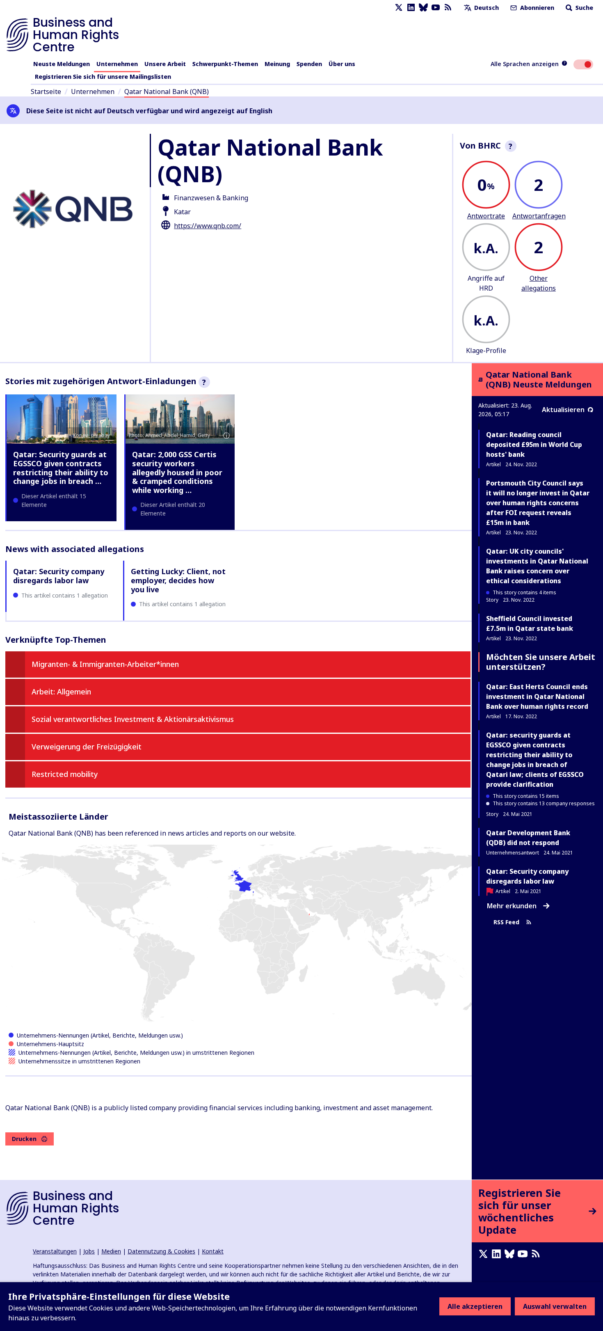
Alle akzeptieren (475, 1306)
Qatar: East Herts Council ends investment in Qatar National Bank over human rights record (537, 696)
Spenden (309, 64)
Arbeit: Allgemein (61, 691)
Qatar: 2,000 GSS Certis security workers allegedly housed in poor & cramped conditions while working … (177, 472)
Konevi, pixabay (91, 435)
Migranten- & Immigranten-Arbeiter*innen (105, 664)
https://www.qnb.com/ (207, 225)
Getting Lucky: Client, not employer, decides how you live (178, 580)
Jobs (89, 1251)
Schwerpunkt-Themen (225, 64)
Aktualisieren (563, 409)
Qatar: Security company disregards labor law (58, 575)
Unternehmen (117, 64)
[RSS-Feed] (448, 7)
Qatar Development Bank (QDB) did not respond (528, 837)
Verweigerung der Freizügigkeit (87, 746)
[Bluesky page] (423, 7)
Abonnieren (536, 7)
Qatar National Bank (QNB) (166, 91)
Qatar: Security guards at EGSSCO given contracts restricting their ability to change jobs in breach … (60, 467)
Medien (111, 1251)
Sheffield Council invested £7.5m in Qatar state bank (529, 623)
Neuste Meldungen (61, 64)
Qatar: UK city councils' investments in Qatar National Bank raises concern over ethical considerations (537, 566)
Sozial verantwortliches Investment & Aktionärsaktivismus (133, 719)
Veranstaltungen (55, 1251)
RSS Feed (506, 922)
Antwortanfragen (539, 215)
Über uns (342, 64)
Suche (583, 7)
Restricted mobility (65, 774)
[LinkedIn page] (411, 7)
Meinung (277, 64)
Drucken (24, 1139)
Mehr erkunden (512, 905)
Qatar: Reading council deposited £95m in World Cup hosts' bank (534, 444)
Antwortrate (486, 215)
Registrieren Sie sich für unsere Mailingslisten (103, 76)
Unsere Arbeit (165, 64)
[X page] (399, 7)
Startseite (46, 91)
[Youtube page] (436, 7)
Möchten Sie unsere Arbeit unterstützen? (540, 661)
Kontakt (213, 1251)
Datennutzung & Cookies (161, 1251)
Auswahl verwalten (555, 1306)
